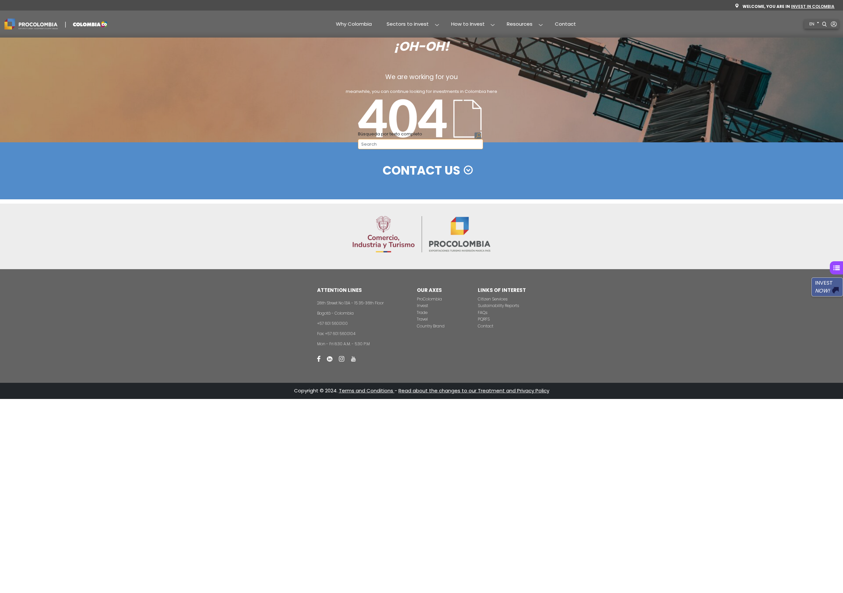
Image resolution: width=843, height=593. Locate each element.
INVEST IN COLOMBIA (812, 6)
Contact (565, 23)
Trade (422, 312)
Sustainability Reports (498, 305)
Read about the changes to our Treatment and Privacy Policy (473, 390)
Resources (516, 24)
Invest (422, 305)
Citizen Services (492, 299)
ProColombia (429, 299)
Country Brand (431, 326)
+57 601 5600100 (332, 323)
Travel (422, 319)
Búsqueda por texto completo (390, 134)
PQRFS (484, 319)
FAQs (482, 312)
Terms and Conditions (366, 390)
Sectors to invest (404, 24)
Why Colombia (354, 23)
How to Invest (464, 24)
